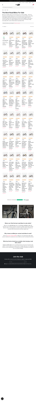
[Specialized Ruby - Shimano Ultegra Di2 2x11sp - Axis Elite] (31, 114)
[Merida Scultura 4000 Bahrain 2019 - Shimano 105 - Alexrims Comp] (5, 134)
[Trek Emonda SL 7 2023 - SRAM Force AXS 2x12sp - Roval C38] (24, 134)
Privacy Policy (29, 263)
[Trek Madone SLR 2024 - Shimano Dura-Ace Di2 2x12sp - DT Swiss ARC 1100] (24, 33)
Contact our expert (17, 23)
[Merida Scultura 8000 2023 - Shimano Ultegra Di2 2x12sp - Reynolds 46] (31, 134)
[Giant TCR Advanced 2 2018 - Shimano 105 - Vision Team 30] (18, 155)
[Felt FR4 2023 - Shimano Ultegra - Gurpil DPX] (18, 134)
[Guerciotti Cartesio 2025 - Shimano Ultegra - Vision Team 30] (5, 52)
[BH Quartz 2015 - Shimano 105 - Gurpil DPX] (12, 52)
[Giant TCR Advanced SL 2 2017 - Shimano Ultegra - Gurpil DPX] (18, 33)
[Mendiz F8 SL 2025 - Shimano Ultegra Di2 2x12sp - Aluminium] (24, 72)
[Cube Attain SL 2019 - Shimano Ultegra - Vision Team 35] (12, 33)
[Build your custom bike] (9, 211)
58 (11, 93)
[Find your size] (26, 211)
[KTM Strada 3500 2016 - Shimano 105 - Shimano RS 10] (18, 52)
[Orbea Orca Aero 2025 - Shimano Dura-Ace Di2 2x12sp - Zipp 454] (24, 155)
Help (32, 2)
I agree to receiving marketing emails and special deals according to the (18, 263)
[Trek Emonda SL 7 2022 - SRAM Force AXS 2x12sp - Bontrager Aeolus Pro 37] (12, 134)
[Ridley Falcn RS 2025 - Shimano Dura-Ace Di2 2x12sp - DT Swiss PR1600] (12, 72)
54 (5, 34)
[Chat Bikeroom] (2, 398)
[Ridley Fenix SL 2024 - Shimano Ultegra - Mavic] (5, 155)
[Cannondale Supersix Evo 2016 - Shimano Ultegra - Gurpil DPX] (31, 72)
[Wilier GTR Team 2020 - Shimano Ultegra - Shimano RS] (18, 114)
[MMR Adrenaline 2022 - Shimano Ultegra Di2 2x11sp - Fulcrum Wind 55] (18, 92)
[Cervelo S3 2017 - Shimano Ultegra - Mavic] (24, 92)
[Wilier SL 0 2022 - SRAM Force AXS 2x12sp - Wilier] (5, 114)
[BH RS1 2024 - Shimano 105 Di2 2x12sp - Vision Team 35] (31, 155)
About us (20, 2)
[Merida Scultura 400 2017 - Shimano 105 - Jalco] (12, 114)
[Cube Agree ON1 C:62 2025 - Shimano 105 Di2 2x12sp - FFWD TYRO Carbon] (12, 175)
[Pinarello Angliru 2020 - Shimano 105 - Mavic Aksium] (18, 72)
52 (11, 54)
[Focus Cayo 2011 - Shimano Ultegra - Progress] (24, 114)
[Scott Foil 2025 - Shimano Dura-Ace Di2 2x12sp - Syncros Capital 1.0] (31, 175)
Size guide (26, 2)
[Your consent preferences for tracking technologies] (35, 301)
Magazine (30, 2)
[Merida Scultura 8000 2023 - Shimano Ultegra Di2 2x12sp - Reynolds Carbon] (5, 175)
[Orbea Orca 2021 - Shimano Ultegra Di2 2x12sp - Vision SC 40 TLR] (5, 72)
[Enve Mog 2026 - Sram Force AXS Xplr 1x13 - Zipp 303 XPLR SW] (5, 33)
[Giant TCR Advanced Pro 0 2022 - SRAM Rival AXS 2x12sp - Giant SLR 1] (18, 175)
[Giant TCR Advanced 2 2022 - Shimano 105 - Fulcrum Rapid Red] (31, 52)
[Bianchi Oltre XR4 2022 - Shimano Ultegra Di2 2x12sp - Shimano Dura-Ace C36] (24, 175)
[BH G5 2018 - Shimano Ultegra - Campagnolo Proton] (31, 92)
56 (24, 93)
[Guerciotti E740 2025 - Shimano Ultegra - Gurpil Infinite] (31, 33)
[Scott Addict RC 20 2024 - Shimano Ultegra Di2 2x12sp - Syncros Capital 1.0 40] (12, 155)
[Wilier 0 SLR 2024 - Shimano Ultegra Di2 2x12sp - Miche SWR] (5, 92)
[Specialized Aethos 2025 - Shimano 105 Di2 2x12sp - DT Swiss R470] (12, 92)
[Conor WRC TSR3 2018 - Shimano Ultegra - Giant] (24, 52)
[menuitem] (20, 2)
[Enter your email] (25, 262)
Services (23, 2)
